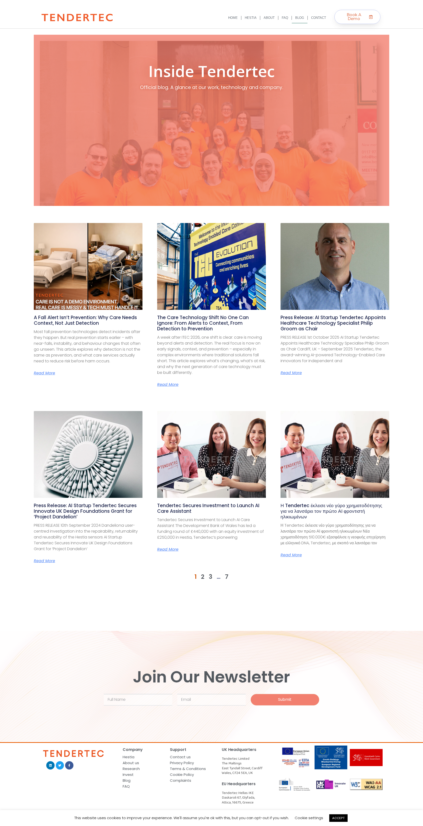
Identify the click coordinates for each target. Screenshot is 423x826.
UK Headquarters (239, 749)
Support (178, 749)
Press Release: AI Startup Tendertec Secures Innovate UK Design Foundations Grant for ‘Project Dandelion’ (85, 511)
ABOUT (269, 18)
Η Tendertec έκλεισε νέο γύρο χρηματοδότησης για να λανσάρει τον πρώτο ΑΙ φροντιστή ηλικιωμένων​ (331, 511)
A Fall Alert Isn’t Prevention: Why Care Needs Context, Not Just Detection (85, 320)
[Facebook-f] (69, 765)
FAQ (285, 18)
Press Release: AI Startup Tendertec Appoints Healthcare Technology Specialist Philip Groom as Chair (333, 323)
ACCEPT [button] (338, 818)
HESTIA (251, 18)
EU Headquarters (239, 784)
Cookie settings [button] (309, 817)
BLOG (299, 18)
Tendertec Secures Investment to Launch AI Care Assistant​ (208, 508)
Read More (44, 373)
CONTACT (318, 18)
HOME (233, 18)
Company (133, 749)
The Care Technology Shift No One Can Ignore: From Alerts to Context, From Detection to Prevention (203, 323)
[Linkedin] (50, 765)
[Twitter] (60, 765)
